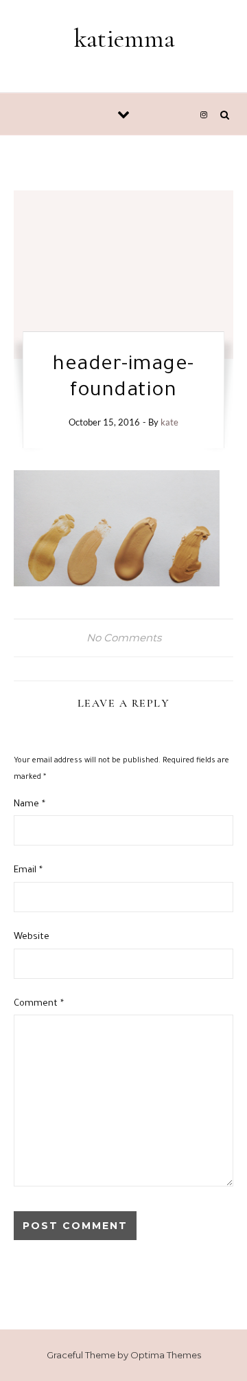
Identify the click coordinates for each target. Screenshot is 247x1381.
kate (169, 422)
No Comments (123, 637)
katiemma (124, 38)
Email (28, 870)
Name (29, 804)
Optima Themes (165, 1354)
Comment (39, 1004)
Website (31, 937)
